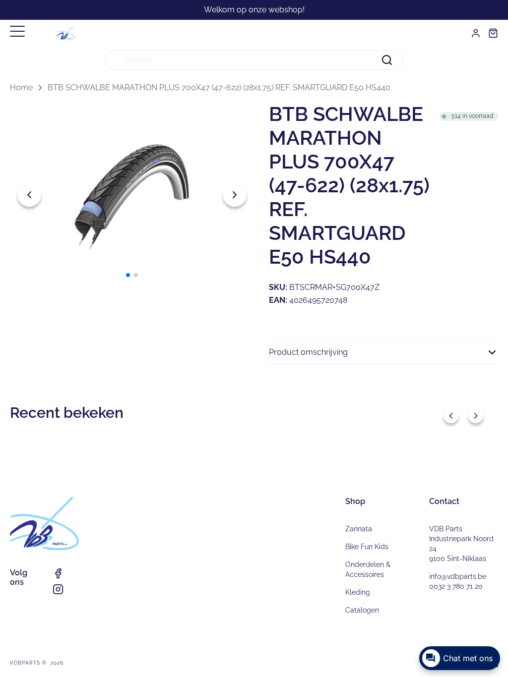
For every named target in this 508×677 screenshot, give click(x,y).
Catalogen (362, 610)
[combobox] (254, 60)
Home (21, 87)
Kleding (357, 592)
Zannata (358, 529)
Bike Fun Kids (366, 547)
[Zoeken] (387, 60)
